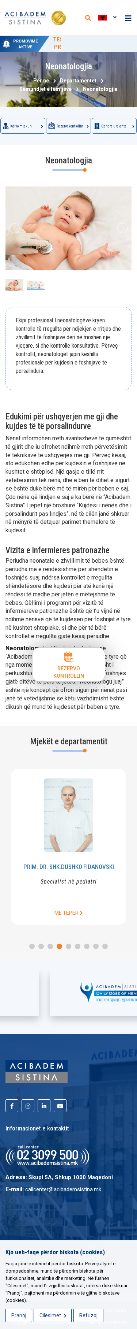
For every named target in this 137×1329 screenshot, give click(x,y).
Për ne (41, 81)
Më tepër (110, 913)
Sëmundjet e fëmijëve (44, 89)
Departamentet (77, 81)
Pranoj (18, 1315)
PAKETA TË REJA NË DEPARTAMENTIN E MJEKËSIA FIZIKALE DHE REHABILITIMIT (91, 47)
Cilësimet (50, 1315)
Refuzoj (88, 1315)
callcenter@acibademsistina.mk (63, 1189)
